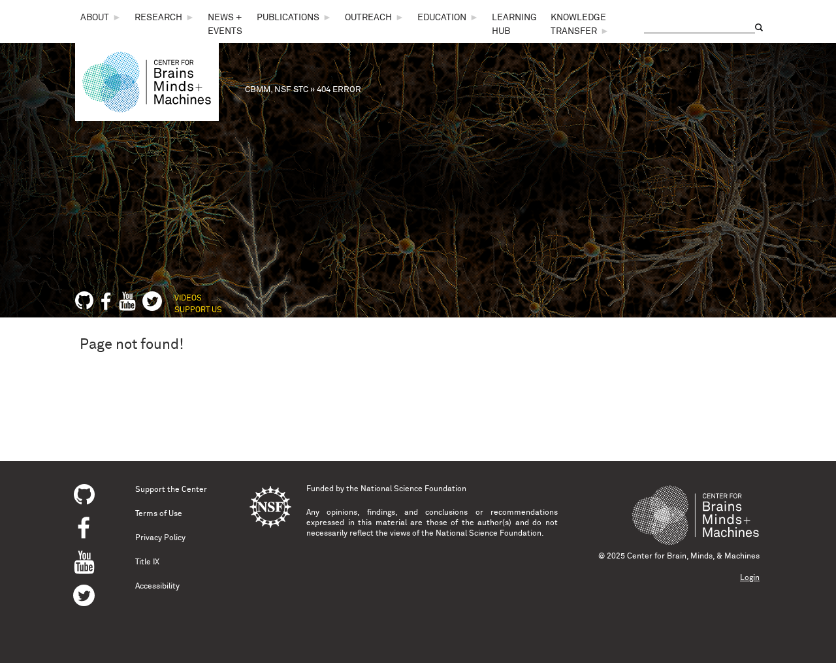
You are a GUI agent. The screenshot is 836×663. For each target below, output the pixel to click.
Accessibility (157, 586)
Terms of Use (158, 514)
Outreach (368, 17)
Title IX (147, 562)
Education (441, 17)
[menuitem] (101, 18)
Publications (288, 17)
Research (158, 17)
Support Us (198, 310)
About (94, 17)
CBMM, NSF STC (276, 90)
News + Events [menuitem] (225, 24)
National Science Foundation (413, 489)
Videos (188, 298)
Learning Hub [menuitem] (514, 24)
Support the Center (171, 490)
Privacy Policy (160, 538)
